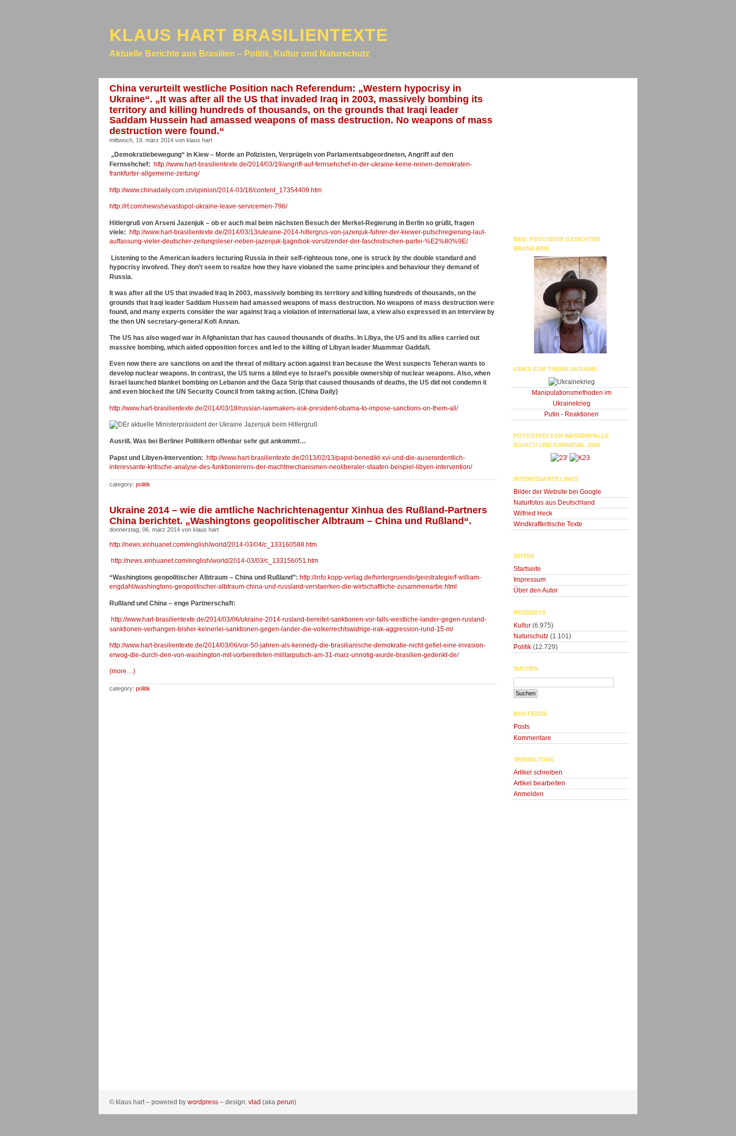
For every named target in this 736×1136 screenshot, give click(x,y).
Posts (521, 726)
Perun (285, 1102)
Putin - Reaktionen (571, 414)
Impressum (529, 579)
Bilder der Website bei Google (557, 492)
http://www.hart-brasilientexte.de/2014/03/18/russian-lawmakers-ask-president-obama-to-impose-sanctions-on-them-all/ (283, 408)
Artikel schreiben (538, 772)
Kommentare (532, 738)
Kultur (522, 625)
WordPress (203, 1102)
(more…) (122, 671)
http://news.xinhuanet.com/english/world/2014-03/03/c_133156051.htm (213, 560)
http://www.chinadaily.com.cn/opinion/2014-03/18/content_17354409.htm (215, 190)
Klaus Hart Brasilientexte (248, 35)
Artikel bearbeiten (539, 783)
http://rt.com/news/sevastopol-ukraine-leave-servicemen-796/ (198, 206)
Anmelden (528, 794)
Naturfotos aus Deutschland (554, 502)
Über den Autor (535, 590)
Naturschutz (530, 636)
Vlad (254, 1102)
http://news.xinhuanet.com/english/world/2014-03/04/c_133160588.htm (213, 544)
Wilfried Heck (532, 513)
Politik (143, 484)
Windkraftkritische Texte (547, 524)
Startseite (527, 569)
